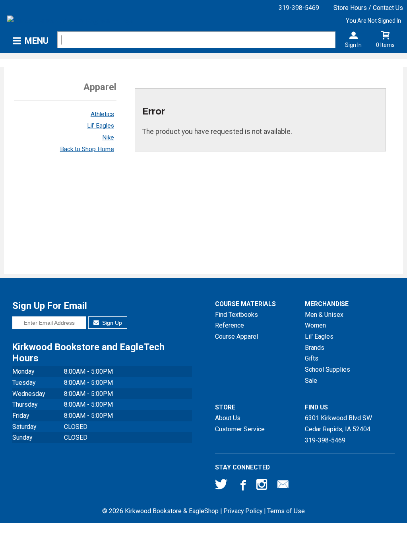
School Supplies (327, 369)
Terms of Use (286, 511)
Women (315, 325)
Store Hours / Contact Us (368, 8)
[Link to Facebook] (242, 486)
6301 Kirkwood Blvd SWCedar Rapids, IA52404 (338, 423)
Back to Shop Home (87, 149)
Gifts (311, 358)
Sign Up (111, 323)
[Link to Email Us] (283, 486)
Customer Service (240, 429)
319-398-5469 (299, 8)
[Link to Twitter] (221, 486)
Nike (108, 137)
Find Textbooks (236, 314)
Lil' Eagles (100, 125)
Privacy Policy (242, 511)
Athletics (102, 114)
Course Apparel (236, 336)
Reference (229, 325)
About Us (227, 418)
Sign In (353, 45)
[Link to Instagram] (262, 486)
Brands (314, 347)
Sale (311, 380)
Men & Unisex (324, 314)
